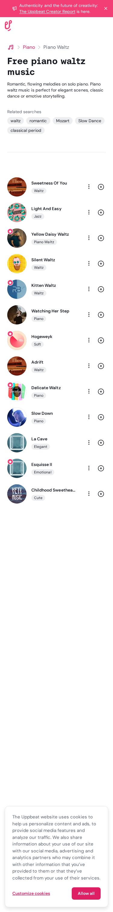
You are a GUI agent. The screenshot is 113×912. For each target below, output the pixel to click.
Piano (29, 47)
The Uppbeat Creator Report (47, 11)
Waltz (39, 190)
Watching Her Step (50, 311)
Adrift (37, 362)
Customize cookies (31, 893)
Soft (37, 344)
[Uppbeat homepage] (8, 25)
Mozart (62, 120)
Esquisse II (41, 464)
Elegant (40, 446)
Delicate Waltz (46, 387)
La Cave (39, 439)
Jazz (38, 216)
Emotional (43, 472)
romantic (38, 120)
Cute (38, 497)
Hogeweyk (41, 336)
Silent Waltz (43, 259)
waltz (15, 120)
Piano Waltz (44, 242)
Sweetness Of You (49, 183)
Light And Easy (46, 208)
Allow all (86, 893)
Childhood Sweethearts (54, 490)
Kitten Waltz (43, 285)
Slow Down (42, 413)
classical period (26, 130)
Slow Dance (89, 120)
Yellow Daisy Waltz (50, 234)
